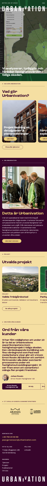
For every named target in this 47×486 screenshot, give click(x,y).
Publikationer (7, 468)
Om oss (5, 471)
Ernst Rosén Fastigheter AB (12, 386)
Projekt (5, 465)
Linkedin (27, 450)
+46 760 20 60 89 (10, 437)
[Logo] (11, 3)
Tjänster (5, 463)
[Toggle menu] (43, 3)
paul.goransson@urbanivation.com (19, 440)
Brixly (31, 386)
